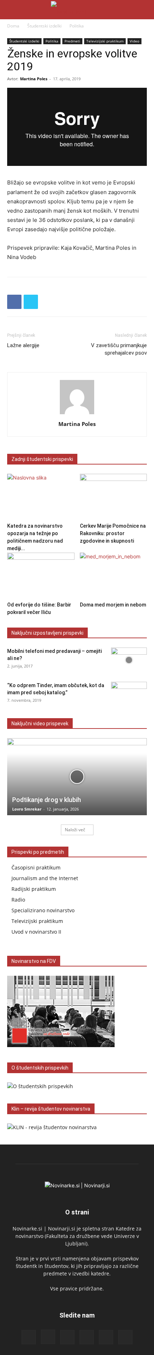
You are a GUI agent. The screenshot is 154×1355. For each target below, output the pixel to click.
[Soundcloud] (87, 1337)
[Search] (144, 9)
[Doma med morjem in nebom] (113, 576)
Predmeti (72, 41)
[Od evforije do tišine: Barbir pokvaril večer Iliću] (40, 576)
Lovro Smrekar (27, 809)
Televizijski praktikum (105, 41)
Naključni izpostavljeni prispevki (47, 633)
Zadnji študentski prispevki (42, 459)
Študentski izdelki (44, 26)
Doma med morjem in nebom (113, 605)
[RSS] (67, 1337)
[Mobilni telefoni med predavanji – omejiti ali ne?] (129, 660)
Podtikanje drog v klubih (46, 799)
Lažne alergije (23, 345)
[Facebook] (14, 302)
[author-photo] (77, 414)
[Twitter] (31, 302)
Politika (76, 26)
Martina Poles (33, 78)
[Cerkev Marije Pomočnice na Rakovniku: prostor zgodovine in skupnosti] (113, 497)
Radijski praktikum (33, 888)
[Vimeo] (125, 1337)
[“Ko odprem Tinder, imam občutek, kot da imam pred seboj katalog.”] (129, 694)
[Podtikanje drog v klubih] (77, 776)
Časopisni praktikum (36, 867)
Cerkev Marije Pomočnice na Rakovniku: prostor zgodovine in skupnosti (113, 533)
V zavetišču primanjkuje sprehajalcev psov (119, 349)
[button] (12, 9)
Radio (18, 899)
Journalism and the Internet (44, 878)
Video (134, 41)
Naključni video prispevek (39, 723)
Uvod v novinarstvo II (36, 931)
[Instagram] (48, 1337)
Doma (13, 26)
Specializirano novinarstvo (42, 910)
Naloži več (75, 830)
